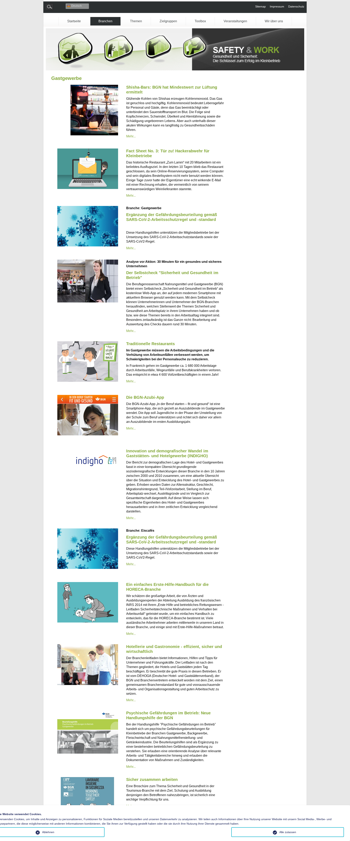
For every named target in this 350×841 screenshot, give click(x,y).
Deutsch (76, 5)
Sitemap (260, 6)
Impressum (277, 6)
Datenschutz (296, 6)
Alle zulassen (287, 832)
